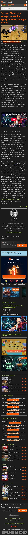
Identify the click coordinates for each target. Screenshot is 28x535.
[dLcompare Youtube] (20, 532)
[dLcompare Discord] (24, 532)
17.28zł (22, 245)
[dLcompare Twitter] (3, 532)
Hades (15, 164)
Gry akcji (10, 305)
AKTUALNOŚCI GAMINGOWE (12, 41)
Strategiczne (11, 307)
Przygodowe (17, 305)
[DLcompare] (14, 515)
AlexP (23, 41)
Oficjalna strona (6, 304)
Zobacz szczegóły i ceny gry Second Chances (11, 335)
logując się (18, 253)
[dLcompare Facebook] (8, 532)
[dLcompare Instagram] (12, 532)
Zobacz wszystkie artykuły (14, 232)
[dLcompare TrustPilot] (16, 532)
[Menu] (26, 2)
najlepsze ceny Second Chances (10, 199)
